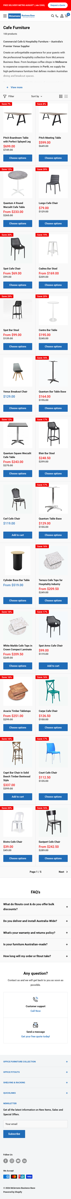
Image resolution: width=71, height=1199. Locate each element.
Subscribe (14, 1133)
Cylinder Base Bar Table (16, 580)
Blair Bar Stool (47, 453)
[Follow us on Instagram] (12, 1161)
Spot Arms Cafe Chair (51, 645)
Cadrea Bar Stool (48, 268)
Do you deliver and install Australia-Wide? (30, 921)
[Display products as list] (66, 96)
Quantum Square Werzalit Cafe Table (17, 455)
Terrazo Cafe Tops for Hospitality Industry (50, 582)
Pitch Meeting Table (50, 137)
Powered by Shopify (12, 1192)
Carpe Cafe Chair (48, 711)
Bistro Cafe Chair (12, 841)
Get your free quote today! (35, 1036)
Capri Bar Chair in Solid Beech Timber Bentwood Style (16, 776)
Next (61, 871)
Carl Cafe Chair (11, 518)
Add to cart (18, 535)
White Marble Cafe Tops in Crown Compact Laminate (17, 647)
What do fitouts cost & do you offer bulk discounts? (28, 907)
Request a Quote (58, 5)
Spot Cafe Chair (11, 268)
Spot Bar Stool (11, 330)
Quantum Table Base (50, 518)
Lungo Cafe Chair (48, 203)
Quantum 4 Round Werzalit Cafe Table (14, 205)
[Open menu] (5, 16)
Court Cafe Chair (48, 772)
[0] (66, 16)
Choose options (17, 158)
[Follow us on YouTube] (18, 1161)
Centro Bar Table (48, 330)
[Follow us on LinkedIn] (24, 1161)
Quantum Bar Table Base (52, 391)
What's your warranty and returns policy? (29, 932)
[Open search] (52, 16)
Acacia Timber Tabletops (17, 711)
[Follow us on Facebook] (5, 1161)
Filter (11, 96)
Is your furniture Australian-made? (25, 944)
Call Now (36, 1010)
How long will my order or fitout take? (27, 956)
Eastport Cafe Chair (49, 841)
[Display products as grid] (60, 96)
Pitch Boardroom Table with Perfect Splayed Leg (17, 139)
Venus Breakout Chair (15, 391)
